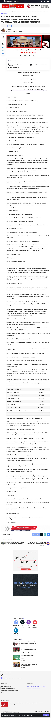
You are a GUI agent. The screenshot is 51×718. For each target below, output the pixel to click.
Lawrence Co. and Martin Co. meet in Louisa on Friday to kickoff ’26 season (29, 650)
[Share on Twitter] (3, 44)
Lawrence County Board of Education (15, 64)
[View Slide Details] (12, 6)
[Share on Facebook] (7, 26)
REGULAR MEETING (14, 67)
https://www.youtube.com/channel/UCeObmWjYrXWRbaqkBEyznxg (28, 90)
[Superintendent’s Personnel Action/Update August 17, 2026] (16, 643)
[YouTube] (45, 712)
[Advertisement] (25, 606)
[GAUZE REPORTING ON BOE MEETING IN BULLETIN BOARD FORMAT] (16, 657)
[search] (42, 1)
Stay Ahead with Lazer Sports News (29, 652)
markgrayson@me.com (33, 688)
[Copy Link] (9, 26)
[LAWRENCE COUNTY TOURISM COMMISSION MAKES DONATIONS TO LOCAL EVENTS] (16, 664)
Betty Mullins (9, 29)
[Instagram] (29, 624)
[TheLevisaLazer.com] (11, 1)
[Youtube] (35, 624)
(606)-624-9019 (40, 686)
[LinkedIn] (16, 632)
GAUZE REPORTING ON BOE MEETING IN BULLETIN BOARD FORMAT (28, 657)
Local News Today (13, 704)
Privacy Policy (21, 715)
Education (4, 13)
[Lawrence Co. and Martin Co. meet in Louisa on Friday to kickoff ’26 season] (16, 649)
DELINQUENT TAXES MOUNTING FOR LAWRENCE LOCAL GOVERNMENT (26, 702)
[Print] (11, 26)
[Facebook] (16, 624)
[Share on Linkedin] (3, 47)
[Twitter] (22, 624)
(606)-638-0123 (31, 686)
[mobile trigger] (2, 1)
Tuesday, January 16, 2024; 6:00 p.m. (38, 64)
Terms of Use (29, 715)
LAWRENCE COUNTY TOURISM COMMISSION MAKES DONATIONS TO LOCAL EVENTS (29, 664)
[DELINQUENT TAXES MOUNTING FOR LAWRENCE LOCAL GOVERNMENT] (4, 704)
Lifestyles (23, 667)
